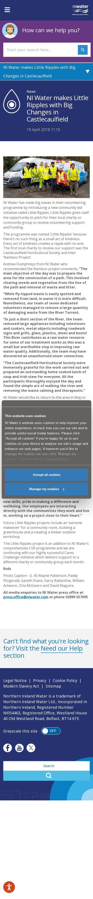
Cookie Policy (65, 680)
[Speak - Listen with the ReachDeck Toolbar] (9, 887)
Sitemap (53, 686)
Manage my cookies (44, 489)
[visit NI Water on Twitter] (31, 748)
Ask (83, 50)
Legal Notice (15, 680)
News (31, 91)
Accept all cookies (46, 475)
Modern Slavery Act (21, 686)
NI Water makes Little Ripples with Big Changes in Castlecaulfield (39, 71)
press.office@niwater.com (25, 597)
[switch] (51, 731)
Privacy (39, 680)
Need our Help (62, 648)
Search (46, 776)
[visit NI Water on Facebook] (7, 748)
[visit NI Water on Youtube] (19, 748)
